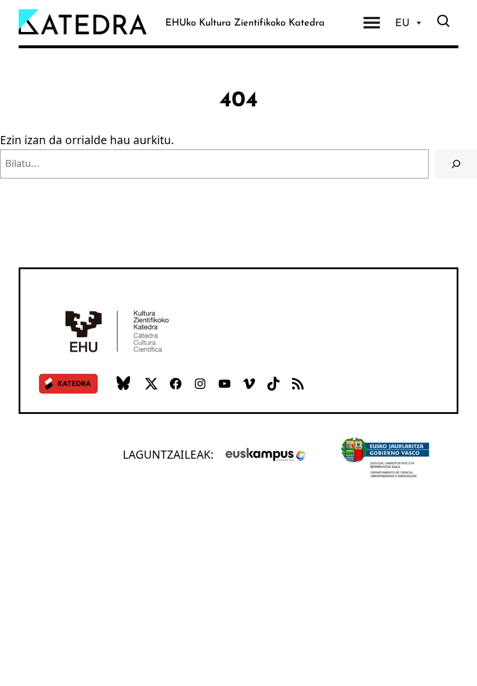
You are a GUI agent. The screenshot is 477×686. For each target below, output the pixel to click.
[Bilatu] (456, 163)
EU (402, 22)
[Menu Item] (371, 22)
